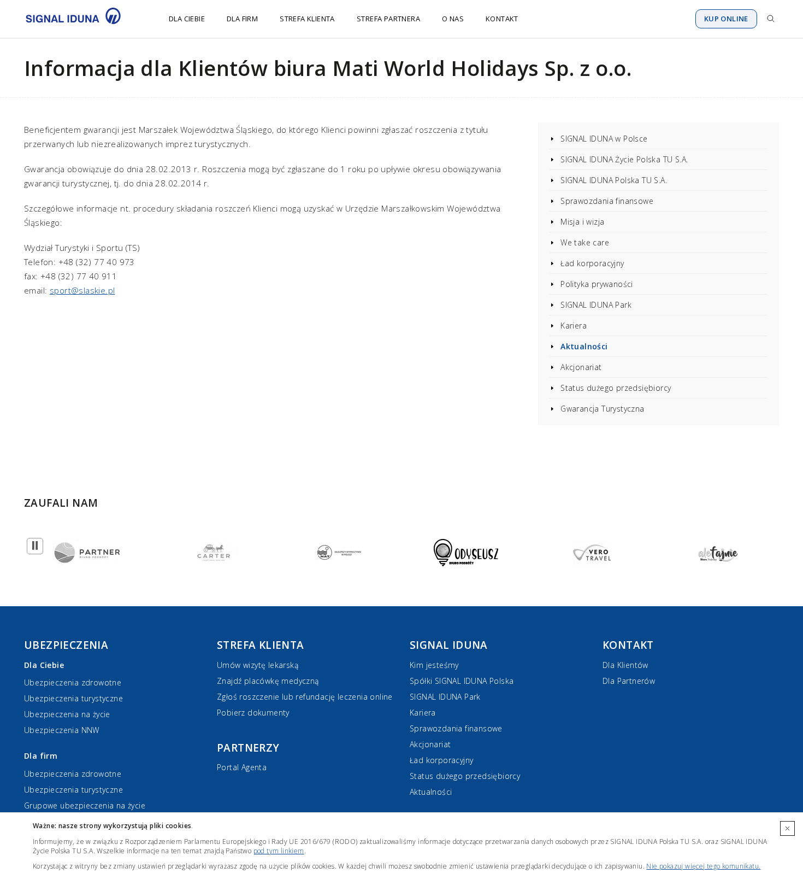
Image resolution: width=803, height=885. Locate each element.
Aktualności (583, 346)
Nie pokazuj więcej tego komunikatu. (703, 866)
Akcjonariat (580, 367)
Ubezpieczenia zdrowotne (72, 682)
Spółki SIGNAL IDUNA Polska (461, 681)
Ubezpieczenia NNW (61, 730)
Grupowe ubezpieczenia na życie (84, 805)
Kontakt (502, 19)
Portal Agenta (242, 767)
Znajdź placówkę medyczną (268, 681)
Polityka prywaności (596, 284)
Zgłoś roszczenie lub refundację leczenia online (305, 696)
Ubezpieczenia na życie (67, 714)
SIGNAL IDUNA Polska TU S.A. (613, 180)
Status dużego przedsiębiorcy (615, 388)
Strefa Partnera (388, 19)
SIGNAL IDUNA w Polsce (603, 138)
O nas (453, 19)
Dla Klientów (625, 665)
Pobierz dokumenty (253, 712)
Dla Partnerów (629, 681)
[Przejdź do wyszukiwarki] (771, 18)
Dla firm (242, 19)
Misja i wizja (582, 221)
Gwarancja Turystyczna (602, 408)
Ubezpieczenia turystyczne (73, 698)
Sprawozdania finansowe (606, 201)
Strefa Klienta (307, 19)
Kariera (573, 325)
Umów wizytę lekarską (257, 665)
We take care (584, 242)
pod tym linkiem (278, 850)
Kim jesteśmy (434, 665)
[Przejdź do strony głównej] (80, 19)
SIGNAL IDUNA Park (595, 305)
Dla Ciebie (187, 19)
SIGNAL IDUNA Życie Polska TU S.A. (624, 159)
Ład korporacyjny (592, 263)
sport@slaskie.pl (82, 290)
